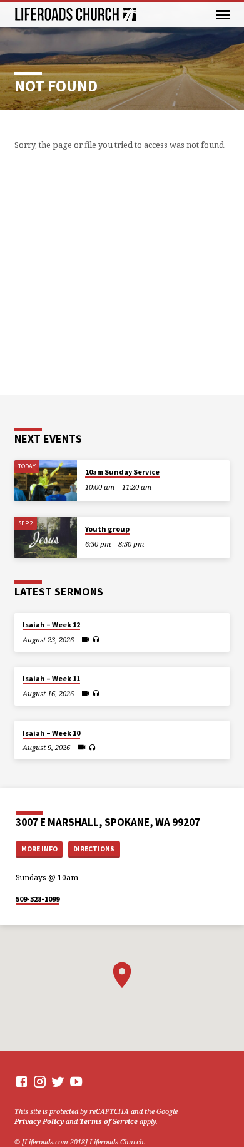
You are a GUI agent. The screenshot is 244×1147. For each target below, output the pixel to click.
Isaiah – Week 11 (51, 678)
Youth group (107, 528)
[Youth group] (45, 537)
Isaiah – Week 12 (51, 624)
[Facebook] (21, 1081)
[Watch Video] (85, 639)
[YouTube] (76, 1081)
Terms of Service (108, 1121)
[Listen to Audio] (96, 639)
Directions (93, 849)
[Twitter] (58, 1081)
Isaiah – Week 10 (51, 733)
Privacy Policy (39, 1121)
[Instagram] (40, 1081)
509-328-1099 (37, 898)
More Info (39, 849)
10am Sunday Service (122, 471)
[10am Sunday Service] (45, 481)
